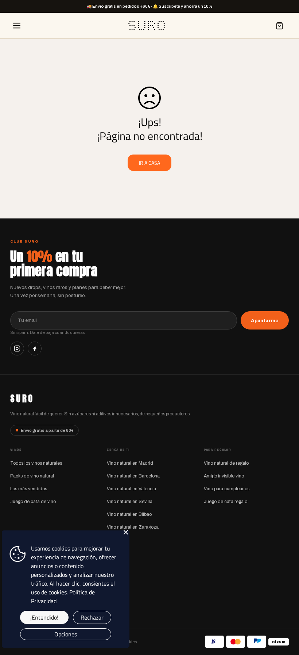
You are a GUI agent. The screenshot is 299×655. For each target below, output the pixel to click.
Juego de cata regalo (225, 501)
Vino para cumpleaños (226, 488)
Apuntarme (265, 320)
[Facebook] (35, 348)
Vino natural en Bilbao (129, 514)
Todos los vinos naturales (36, 463)
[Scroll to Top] (284, 615)
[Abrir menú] (17, 25)
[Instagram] (17, 348)
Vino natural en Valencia (131, 488)
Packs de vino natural (32, 476)
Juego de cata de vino (33, 501)
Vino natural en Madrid (130, 463)
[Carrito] (279, 25)
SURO (22, 398)
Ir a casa (149, 163)
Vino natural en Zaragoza (133, 527)
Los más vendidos (28, 488)
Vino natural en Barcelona (133, 476)
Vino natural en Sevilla (129, 501)
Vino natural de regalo (226, 463)
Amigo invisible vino (224, 476)
